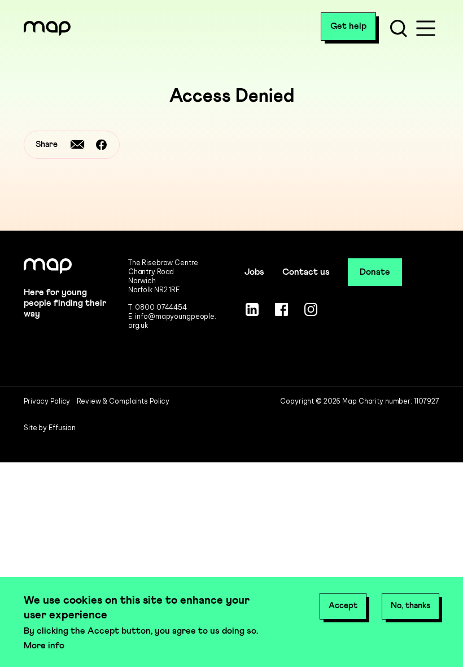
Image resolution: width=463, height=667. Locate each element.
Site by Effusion (50, 427)
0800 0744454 (161, 307)
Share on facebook (101, 144)
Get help (348, 26)
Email (78, 144)
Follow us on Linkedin (252, 309)
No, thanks (410, 605)
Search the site (398, 28)
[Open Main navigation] (425, 28)
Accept (343, 605)
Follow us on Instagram (311, 309)
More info (44, 645)
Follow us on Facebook (282, 309)
